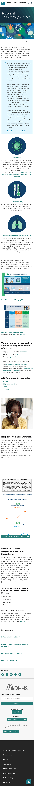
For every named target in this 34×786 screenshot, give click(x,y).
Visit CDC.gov (24, 621)
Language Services (9, 773)
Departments (7, 782)
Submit (17, 703)
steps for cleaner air (15, 357)
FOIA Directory (8, 778)
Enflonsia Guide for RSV (9, 637)
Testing (5, 386)
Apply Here (17, 712)
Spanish (17, 176)
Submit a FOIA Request (17, 719)
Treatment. (7, 389)
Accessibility (7, 764)
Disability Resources (9, 768)
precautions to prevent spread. (16, 364)
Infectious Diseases (5, 41)
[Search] (28, 3)
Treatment (16, 370)
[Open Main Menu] (32, 3)
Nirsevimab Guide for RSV (10, 653)
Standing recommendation (16, 131)
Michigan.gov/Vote (11, 731)
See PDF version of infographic (12, 300)
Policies (5, 759)
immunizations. (24, 352)
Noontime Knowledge (9, 660)
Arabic (30, 174)
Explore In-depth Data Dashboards (16, 536)
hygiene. (17, 354)
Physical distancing (9, 384)
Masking (6, 381)
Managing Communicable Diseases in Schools (14, 645)
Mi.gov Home (7, 755)
